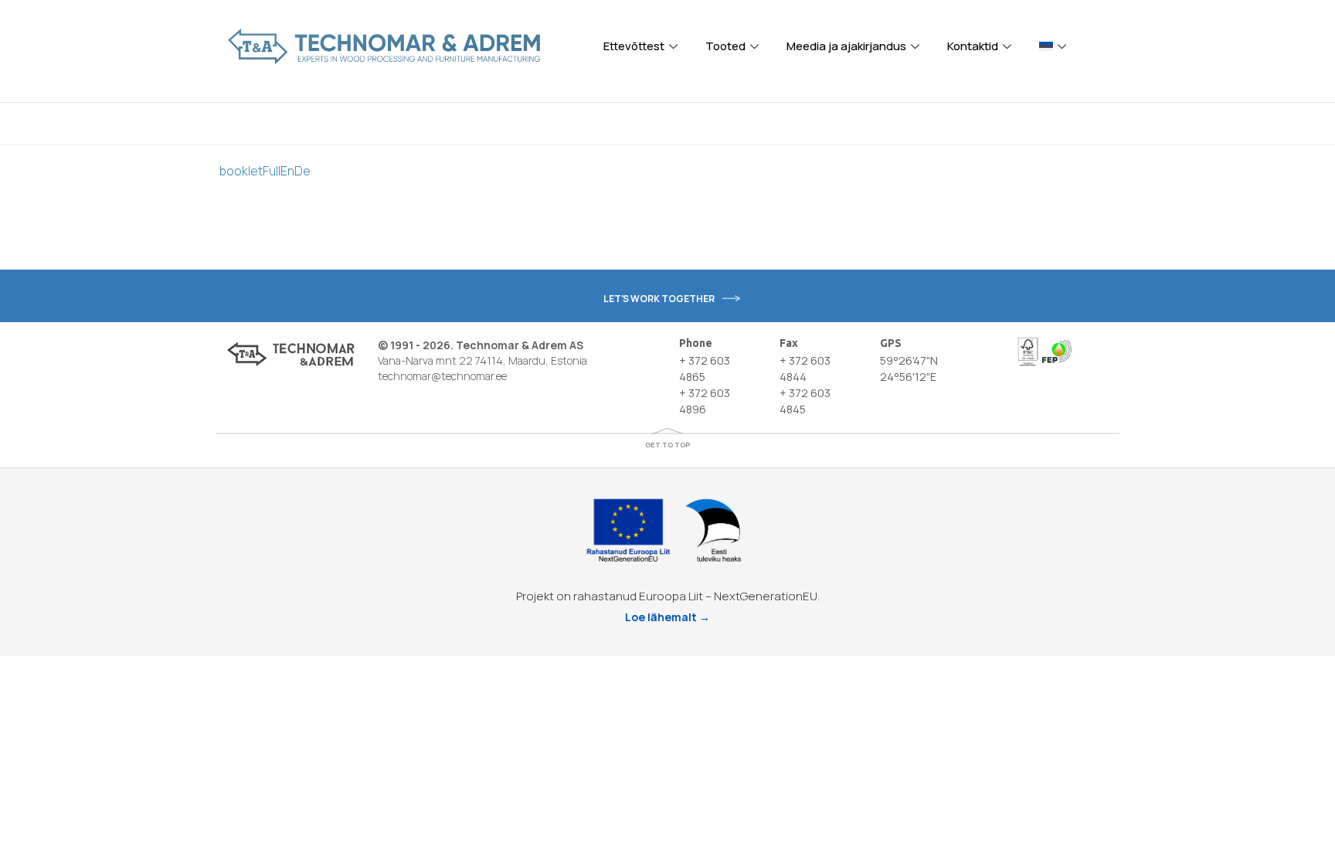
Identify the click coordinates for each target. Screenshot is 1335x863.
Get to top (667, 445)
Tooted (725, 46)
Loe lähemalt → (667, 617)
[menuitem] (1055, 46)
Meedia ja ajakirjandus (846, 46)
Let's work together (659, 298)
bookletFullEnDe (265, 170)
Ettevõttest (633, 46)
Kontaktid (972, 46)
